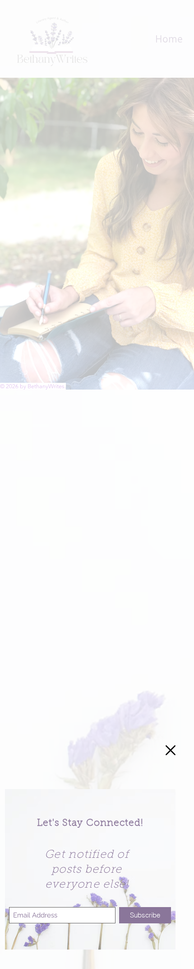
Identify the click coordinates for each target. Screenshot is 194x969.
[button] (171, 750)
